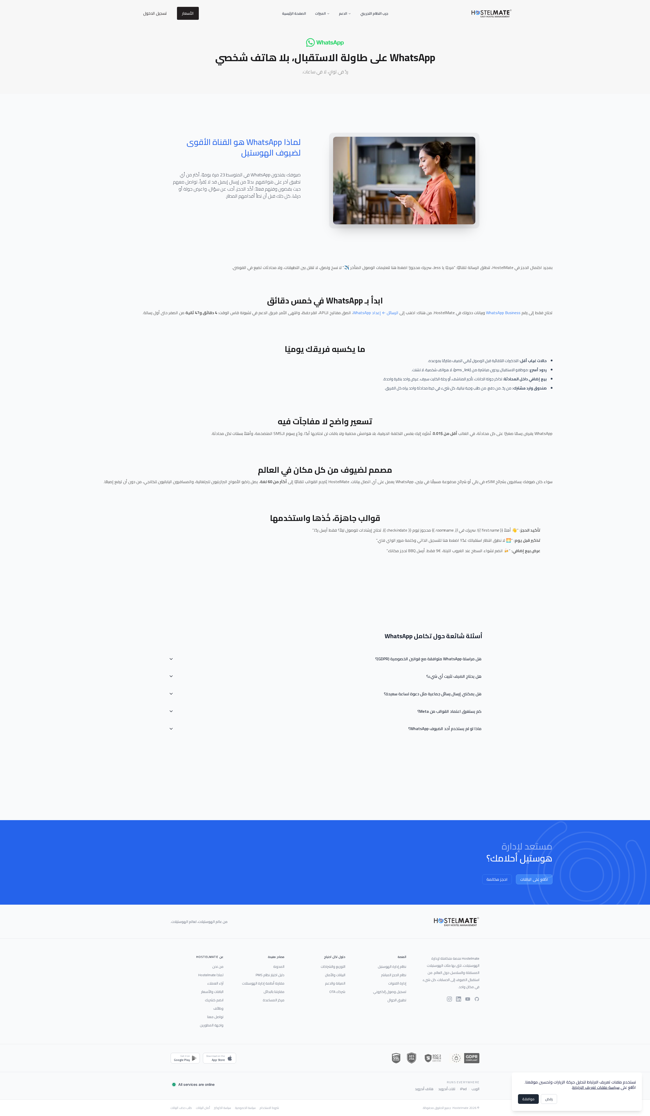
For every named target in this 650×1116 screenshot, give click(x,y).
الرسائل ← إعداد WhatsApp (375, 312)
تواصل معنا (215, 1016)
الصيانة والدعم (335, 983)
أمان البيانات (203, 1108)
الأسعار (188, 13)
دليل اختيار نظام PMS (270, 975)
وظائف (218, 1008)
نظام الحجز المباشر (393, 975)
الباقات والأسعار (212, 991)
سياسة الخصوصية (245, 1108)
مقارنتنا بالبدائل (274, 991)
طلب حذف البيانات (181, 1108)
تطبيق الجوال (396, 1000)
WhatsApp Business (503, 312)
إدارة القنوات (397, 983)
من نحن (217, 966)
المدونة (278, 966)
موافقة (528, 1099)
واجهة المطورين (211, 1025)
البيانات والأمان (335, 975)
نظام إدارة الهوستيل (392, 966)
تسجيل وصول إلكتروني (389, 991)
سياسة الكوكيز (222, 1108)
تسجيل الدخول (155, 13)
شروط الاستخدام (269, 1108)
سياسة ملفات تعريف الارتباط (596, 1087)
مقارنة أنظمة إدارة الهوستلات (263, 983)
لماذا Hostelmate (210, 975)
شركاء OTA (337, 991)
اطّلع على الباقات (534, 879)
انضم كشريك (214, 1000)
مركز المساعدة (273, 1000)
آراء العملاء (215, 983)
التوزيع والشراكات (333, 966)
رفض (549, 1099)
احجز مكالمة (497, 879)
